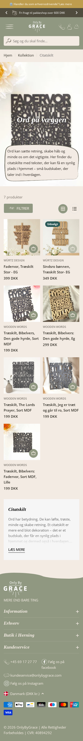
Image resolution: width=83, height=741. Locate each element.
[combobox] (41, 41)
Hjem (8, 55)
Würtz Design (14, 260)
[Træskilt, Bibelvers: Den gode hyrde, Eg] (61, 304)
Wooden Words (15, 327)
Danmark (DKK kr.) (24, 693)
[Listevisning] (74, 209)
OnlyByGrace (27, 727)
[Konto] (69, 26)
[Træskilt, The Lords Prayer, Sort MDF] (22, 375)
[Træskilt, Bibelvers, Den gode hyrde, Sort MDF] (22, 304)
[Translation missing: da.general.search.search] (8, 41)
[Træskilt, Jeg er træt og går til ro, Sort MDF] (61, 375)
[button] (6, 12)
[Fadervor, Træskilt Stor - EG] (22, 237)
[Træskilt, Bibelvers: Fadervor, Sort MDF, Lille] (22, 442)
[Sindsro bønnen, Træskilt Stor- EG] (61, 237)
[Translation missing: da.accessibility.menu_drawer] (9, 26)
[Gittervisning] (63, 209)
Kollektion (26, 55)
